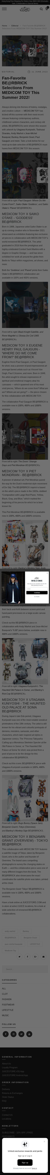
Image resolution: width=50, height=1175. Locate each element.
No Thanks (36, 596)
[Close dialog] (47, 573)
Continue (37, 593)
